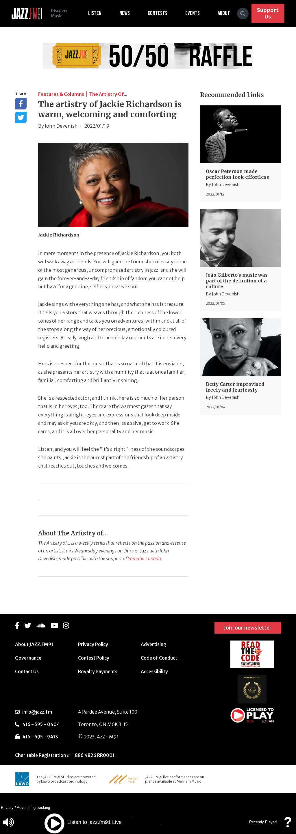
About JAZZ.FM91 (34, 644)
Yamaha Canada (144, 558)
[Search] (243, 13)
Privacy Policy (93, 644)
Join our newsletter (247, 627)
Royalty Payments (97, 671)
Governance (28, 658)
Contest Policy (93, 658)
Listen (94, 13)
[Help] (288, 825)
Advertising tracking (33, 807)
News (124, 13)
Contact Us (27, 671)
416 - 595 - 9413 (40, 737)
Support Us (268, 13)
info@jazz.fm (37, 712)
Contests (157, 13)
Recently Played (263, 822)
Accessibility (154, 671)
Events (192, 13)
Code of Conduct (159, 658)
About (224, 13)
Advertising (153, 644)
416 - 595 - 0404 (41, 724)
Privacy (7, 807)
